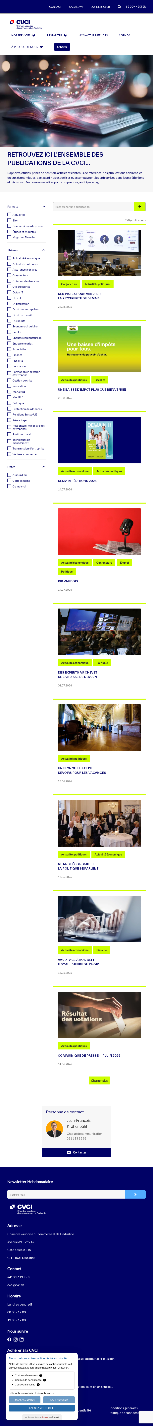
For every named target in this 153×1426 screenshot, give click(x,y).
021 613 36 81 (76, 1138)
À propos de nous (24, 47)
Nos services (20, 35)
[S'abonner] (135, 1194)
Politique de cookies (44, 1393)
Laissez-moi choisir (42, 1408)
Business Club (100, 6)
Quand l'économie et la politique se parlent (78, 866)
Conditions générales (123, 1408)
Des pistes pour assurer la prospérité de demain (79, 296)
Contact (55, 6)
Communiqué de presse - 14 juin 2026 (89, 1055)
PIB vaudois (68, 581)
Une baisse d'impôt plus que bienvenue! (92, 389)
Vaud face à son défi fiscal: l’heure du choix (78, 962)
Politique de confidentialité (127, 1412)
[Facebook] (9, 1340)
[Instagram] (16, 1340)
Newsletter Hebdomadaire (30, 1181)
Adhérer (62, 47)
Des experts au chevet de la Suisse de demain (77, 675)
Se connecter (136, 6)
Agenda (125, 35)
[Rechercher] (139, 206)
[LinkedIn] (22, 1340)
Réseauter (54, 35)
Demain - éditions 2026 (77, 480)
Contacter (79, 1152)
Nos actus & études (93, 35)
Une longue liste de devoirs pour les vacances (82, 770)
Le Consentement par (42, 1417)
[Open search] (119, 7)
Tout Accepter (25, 1399)
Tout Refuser (59, 1399)
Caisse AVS (76, 6)
